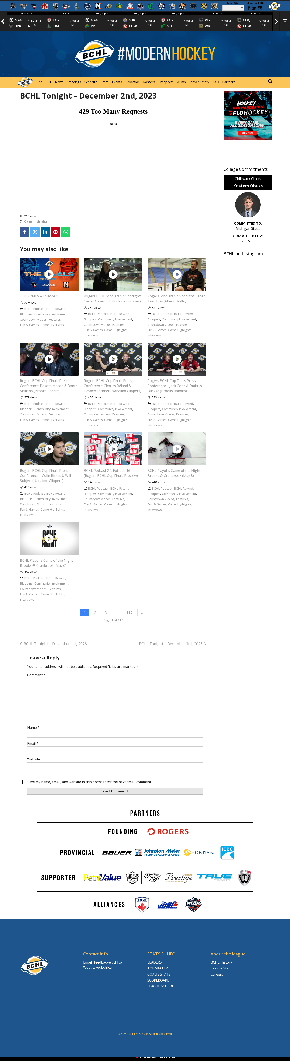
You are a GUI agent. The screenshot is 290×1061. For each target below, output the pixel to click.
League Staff (221, 968)
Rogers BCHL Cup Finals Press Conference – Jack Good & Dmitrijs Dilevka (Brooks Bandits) (175, 385)
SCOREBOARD (158, 980)
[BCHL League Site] (25, 82)
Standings (74, 82)
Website (33, 759)
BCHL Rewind (55, 309)
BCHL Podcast (34, 309)
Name (33, 727)
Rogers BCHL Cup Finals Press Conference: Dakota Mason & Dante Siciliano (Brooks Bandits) (48, 385)
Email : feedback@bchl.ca (102, 962)
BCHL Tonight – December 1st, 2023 (55, 643)
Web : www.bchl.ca (97, 967)
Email (32, 743)
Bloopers (26, 314)
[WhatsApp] (65, 232)
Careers (217, 974)
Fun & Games (29, 325)
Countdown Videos (33, 319)
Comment (36, 675)
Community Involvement (51, 314)
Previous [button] (3, 21)
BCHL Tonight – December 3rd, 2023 (171, 643)
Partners (228, 82)
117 (129, 612)
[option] (26, 21)
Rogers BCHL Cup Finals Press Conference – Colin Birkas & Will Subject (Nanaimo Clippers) (45, 475)
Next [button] (276, 21)
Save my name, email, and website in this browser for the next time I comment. (89, 782)
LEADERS (154, 962)
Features (54, 319)
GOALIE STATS (159, 974)
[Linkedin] (45, 232)
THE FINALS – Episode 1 (39, 296)
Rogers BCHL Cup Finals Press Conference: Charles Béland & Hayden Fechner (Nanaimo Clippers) (112, 385)
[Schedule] (285, 21)
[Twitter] (34, 232)
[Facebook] (24, 232)
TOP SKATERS (158, 968)
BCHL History (221, 962)
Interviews (91, 335)
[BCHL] (274, 6)
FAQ (216, 82)
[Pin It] (55, 232)
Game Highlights (36, 221)
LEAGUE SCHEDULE (162, 986)
